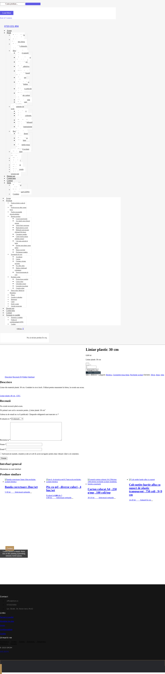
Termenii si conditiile (16, 186)
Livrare (2, 625)
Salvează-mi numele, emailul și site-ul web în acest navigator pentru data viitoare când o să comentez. (40, 454)
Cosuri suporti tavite (22, 54)
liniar (158, 375)
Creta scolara (19, 281)
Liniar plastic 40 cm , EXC (10, 396)
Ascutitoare (19, 257)
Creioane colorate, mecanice (24, 116)
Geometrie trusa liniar (23, 146)
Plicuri (13, 295)
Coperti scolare (23, 149)
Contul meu (11, 178)
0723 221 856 (11, 26)
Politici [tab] (25, 377)
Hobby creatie (15, 304)
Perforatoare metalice (21, 103)
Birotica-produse (15, 216)
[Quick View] (13, 492)
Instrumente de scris (17, 108)
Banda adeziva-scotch (23, 67)
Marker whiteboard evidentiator (24, 123)
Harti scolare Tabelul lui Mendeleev (16, 154)
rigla (162, 375)
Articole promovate (15, 172)
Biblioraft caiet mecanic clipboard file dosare (23, 73)
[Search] (32, 4)
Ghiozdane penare (21, 141)
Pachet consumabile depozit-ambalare (19, 46)
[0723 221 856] (11, 22)
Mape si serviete (20, 250)
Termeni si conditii (13, 315)
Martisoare (14, 299)
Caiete (12, 302)
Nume (3, 444)
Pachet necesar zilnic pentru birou (18, 40)
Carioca (18, 259)
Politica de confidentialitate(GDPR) (20, 191)
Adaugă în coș (92, 370)
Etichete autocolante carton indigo (23, 95)
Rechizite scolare (15, 277)
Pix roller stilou (20, 266)
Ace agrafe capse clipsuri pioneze (23, 58)
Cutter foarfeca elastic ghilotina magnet (22, 84)
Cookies (16, 194)
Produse (10, 33)
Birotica (109, 375)
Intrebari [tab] (31, 377)
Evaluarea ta (5, 419)
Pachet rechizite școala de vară (18, 36)
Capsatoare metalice (21, 78)
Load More (6, 13)
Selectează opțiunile (22, 492)
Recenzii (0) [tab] (17, 377)
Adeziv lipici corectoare (22, 63)
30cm (153, 375)
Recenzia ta (5, 440)
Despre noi (11, 176)
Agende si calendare (16, 161)
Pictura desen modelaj (22, 135)
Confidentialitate (6, 630)
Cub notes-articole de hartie (24, 90)
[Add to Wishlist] (87, 364)
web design (4, 651)
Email (3, 449)
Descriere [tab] (8, 377)
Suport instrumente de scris (24, 128)
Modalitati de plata (7, 621)
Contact (10, 181)
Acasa (9, 31)
